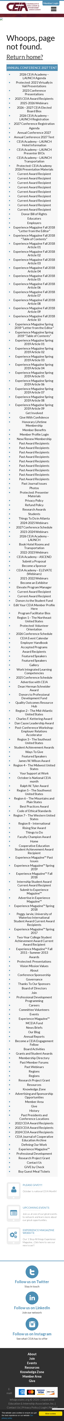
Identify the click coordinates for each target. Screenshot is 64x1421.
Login (44, 1407)
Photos (34, 488)
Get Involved (34, 413)
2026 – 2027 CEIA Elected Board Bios (34, 109)
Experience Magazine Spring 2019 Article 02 (34, 350)
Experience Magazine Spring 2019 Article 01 (34, 342)
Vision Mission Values (34, 966)
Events (34, 1014)
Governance (34, 979)
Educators (34, 218)
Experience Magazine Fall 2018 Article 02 (34, 253)
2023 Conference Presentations (34, 92)
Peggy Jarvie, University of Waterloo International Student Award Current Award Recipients (34, 919)
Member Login (51, 3)
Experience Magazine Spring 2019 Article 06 (34, 382)
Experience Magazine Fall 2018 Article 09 (34, 309)
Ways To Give (34, 752)
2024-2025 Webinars (34, 523)
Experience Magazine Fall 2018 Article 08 (34, 301)
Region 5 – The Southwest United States (34, 792)
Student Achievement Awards (34, 747)
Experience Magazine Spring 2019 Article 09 (34, 406)
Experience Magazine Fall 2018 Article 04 (34, 269)
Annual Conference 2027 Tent (34, 137)
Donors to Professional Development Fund (34, 696)
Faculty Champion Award (34, 837)
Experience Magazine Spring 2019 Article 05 (34, 374)
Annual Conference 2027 (34, 132)
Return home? (24, 56)
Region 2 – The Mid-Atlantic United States (34, 712)
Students (34, 514)
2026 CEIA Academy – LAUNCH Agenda (34, 76)
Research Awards (34, 509)
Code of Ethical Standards (34, 811)
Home (34, 841)
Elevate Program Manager (34, 587)
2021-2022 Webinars (34, 578)
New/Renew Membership (34, 439)
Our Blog (34, 1032)
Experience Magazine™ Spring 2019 (34, 867)
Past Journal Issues (34, 483)
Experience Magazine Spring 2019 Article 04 (34, 366)
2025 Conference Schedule (34, 677)
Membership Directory (34, 1058)
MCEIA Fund (34, 1023)
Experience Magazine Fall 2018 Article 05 (34, 277)
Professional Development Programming (34, 999)
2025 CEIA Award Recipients (34, 98)
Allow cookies (50, 1413)
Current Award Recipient (34, 174)
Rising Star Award (34, 828)
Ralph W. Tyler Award (34, 786)
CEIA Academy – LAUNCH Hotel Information (34, 143)
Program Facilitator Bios (34, 613)
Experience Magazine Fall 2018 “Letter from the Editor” (34, 229)
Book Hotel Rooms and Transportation (34, 546)
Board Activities (34, 1049)
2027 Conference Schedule (34, 527)
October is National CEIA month (34, 779)
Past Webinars (34, 1067)
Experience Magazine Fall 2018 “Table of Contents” (34, 237)
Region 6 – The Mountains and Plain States (34, 800)
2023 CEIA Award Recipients (34, 1127)
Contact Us (34, 1162)
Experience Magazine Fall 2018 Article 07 (34, 293)
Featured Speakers (34, 656)
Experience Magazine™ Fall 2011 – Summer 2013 (34, 950)
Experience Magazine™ (34, 1018)
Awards (34, 957)
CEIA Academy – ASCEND (34, 557)
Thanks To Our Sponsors (34, 984)
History (34, 1110)
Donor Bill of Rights (34, 214)
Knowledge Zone (34, 1089)
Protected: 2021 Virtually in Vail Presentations (34, 84)
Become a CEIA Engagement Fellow (34, 1042)
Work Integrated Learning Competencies (34, 671)
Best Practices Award (34, 806)
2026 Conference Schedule (34, 634)
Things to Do (34, 832)
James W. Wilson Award (34, 761)
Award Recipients (34, 651)
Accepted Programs (34, 647)
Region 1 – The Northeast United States (34, 619)
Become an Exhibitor (34, 583)
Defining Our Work (34, 1144)
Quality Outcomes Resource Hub (34, 704)
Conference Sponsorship (34, 975)
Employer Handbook (34, 642)
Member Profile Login (34, 434)
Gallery (34, 665)
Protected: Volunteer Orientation (34, 627)
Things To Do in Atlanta (34, 518)
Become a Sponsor (34, 566)
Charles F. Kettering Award (34, 719)
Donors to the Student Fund (34, 600)
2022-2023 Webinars (34, 552)
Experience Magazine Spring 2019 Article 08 (34, 398)
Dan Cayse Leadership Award (34, 723)
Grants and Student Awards (34, 1053)
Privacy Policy (34, 500)
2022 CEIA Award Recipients (34, 1123)
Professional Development (34, 1153)
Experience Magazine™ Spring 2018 (34, 907)
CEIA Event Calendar (34, 638)
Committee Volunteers (34, 1010)
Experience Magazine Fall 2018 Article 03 (34, 261)
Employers (34, 223)
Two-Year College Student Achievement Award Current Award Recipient (34, 940)
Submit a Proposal (34, 561)
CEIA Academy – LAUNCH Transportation (34, 159)
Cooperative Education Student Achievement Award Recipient (34, 849)
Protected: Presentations (34, 961)
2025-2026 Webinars (34, 103)
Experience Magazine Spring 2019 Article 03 (34, 358)
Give (34, 1106)
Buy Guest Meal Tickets (34, 1171)
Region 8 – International (34, 823)
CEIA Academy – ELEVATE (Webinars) (34, 572)
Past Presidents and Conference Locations (34, 1117)
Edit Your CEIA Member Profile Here (34, 606)
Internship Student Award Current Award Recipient (34, 883)
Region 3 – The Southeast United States (34, 741)
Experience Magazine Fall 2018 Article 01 (34, 245)
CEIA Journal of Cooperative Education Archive (34, 1138)
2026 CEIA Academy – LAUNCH (34, 538)
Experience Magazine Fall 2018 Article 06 (34, 285)
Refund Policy (34, 505)
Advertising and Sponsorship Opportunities (34, 1095)
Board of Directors (34, 988)
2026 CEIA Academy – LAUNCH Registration (34, 117)
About (34, 970)
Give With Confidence (34, 417)
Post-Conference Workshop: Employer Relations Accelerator (34, 731)
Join (34, 993)
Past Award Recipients (34, 443)
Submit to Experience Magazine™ (34, 891)
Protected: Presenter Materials (34, 494)
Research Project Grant (34, 1080)
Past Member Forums (34, 1062)
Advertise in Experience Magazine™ (34, 899)
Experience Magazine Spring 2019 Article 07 (34, 390)
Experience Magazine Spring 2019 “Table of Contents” (34, 334)
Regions (34, 1071)
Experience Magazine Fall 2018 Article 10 (34, 318)
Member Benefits (34, 430)
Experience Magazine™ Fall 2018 (34, 875)
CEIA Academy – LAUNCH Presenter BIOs (34, 151)
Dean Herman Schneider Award (34, 688)
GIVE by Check (34, 1167)
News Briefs (34, 1027)
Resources (34, 1085)
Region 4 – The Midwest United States (34, 767)
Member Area (34, 1102)
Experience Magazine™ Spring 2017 (34, 931)
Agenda (34, 128)
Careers (34, 1005)
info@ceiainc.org (20, 1399)
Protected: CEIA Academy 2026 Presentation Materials (34, 167)
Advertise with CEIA (34, 682)
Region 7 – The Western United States (34, 817)
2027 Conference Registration (34, 123)
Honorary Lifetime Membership (34, 423)
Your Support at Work (34, 773)
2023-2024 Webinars (34, 532)
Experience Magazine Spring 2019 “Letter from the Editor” (34, 326)
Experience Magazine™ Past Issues (34, 859)
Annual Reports (34, 1036)
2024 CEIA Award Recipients (34, 1132)
